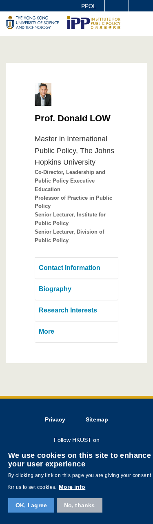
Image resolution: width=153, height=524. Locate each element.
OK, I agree (31, 505)
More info (72, 487)
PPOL (88, 6)
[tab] (76, 268)
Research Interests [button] (68, 310)
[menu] (141, 37)
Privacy (55, 419)
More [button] (46, 331)
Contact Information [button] (69, 267)
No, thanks (79, 505)
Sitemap (97, 419)
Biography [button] (55, 288)
